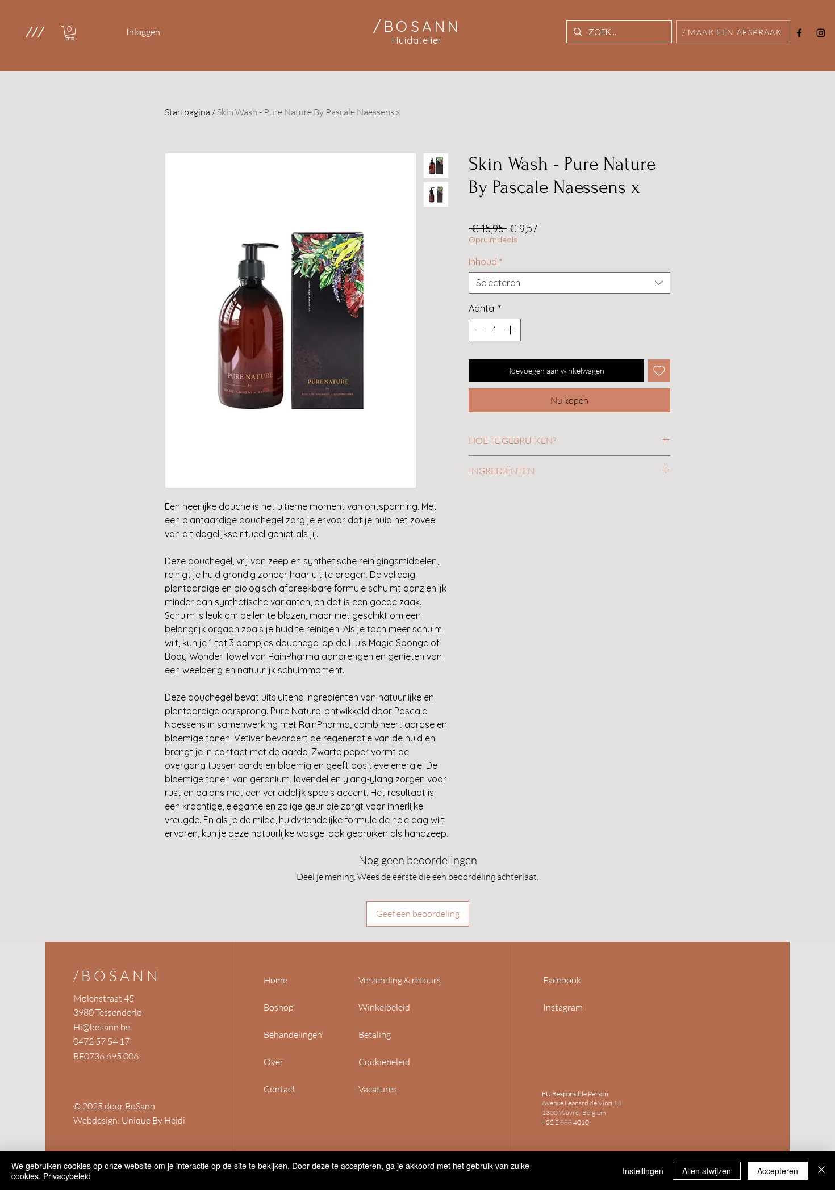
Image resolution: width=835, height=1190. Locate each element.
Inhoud (485, 261)
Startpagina (187, 112)
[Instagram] (820, 33)
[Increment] (511, 330)
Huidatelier (417, 40)
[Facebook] (799, 33)
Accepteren (777, 1170)
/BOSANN (117, 975)
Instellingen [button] (643, 1170)
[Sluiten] (821, 1170)
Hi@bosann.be (101, 1027)
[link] (69, 33)
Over (273, 1061)
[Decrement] (478, 330)
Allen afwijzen (706, 1170)
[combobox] (569, 283)
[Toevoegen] (659, 370)
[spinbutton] (494, 330)
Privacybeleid (67, 1175)
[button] (34, 31)
